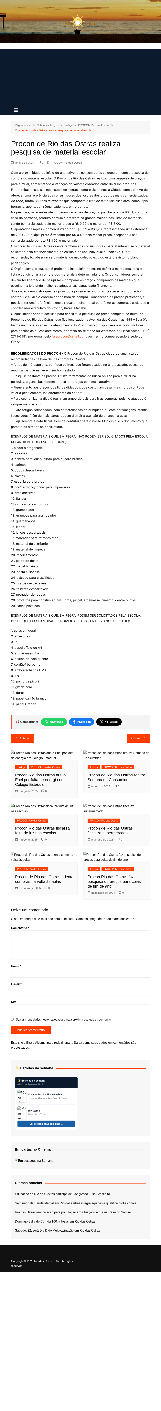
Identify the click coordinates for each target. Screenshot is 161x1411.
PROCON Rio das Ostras (66, 162)
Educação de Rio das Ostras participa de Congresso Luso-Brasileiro (62, 1194)
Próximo (136, 738)
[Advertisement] (80, 76)
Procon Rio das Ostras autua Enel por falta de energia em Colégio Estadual (40, 780)
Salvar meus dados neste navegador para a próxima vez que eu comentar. (64, 1019)
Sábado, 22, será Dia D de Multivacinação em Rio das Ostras (57, 1230)
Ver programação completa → (46, 1124)
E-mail (16, 984)
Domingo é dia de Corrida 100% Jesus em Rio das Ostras (55, 1221)
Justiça (21, 767)
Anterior (25, 738)
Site (13, 1001)
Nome (16, 966)
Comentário (20, 928)
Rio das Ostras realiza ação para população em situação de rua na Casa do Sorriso (73, 1212)
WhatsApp (56, 721)
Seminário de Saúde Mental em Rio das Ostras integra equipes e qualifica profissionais (75, 1203)
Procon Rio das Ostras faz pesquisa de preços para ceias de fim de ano (114, 881)
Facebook (84, 721)
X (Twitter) (111, 721)
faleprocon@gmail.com (69, 336)
